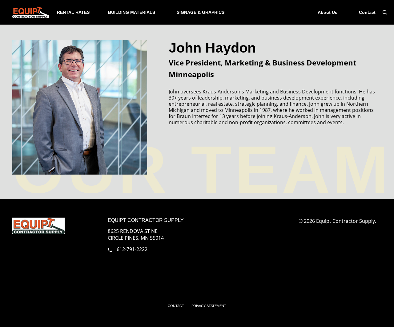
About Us (327, 12)
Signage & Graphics (200, 12)
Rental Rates (73, 12)
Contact (367, 12)
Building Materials (131, 12)
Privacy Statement (208, 306)
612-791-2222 (132, 249)
